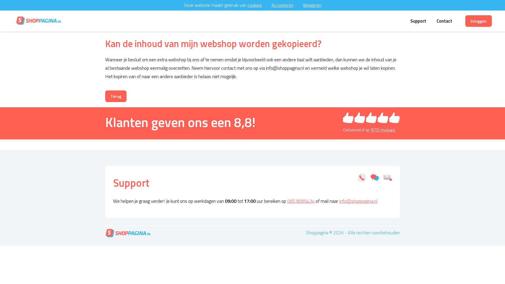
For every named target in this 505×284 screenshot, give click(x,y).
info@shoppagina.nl (358, 201)
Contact (444, 21)
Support (418, 21)
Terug (115, 96)
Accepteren (282, 5)
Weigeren (312, 5)
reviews (383, 129)
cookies (255, 5)
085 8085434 (301, 201)
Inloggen (479, 21)
